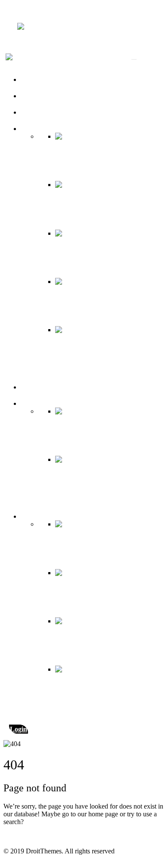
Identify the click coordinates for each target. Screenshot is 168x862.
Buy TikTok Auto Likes (53, 96)
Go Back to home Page (35, 836)
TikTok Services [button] (43, 128)
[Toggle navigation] (134, 59)
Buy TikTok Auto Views (54, 112)
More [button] (28, 403)
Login (18, 729)
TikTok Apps (38, 387)
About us (33, 79)
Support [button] (31, 516)
